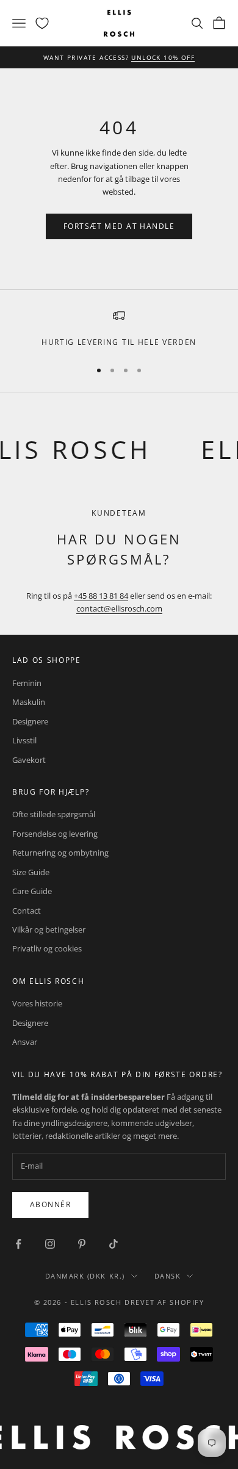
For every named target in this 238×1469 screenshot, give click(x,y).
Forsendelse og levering (55, 833)
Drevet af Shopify (164, 1302)
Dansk (167, 1275)
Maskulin (28, 701)
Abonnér (50, 1204)
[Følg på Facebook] (18, 1244)
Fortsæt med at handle (119, 226)
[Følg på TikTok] (113, 1244)
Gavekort (29, 759)
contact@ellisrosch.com (119, 608)
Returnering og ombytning (60, 852)
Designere (30, 721)
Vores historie (37, 1003)
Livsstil (24, 740)
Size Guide (30, 872)
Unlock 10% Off (163, 57)
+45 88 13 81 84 (101, 595)
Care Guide (32, 891)
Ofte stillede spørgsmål (53, 814)
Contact (26, 910)
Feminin (26, 682)
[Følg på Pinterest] (82, 1244)
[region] (119, 328)
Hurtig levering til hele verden (119, 342)
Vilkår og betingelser (48, 929)
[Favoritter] (42, 23)
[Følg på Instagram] (50, 1244)
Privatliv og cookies (47, 948)
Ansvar (24, 1041)
